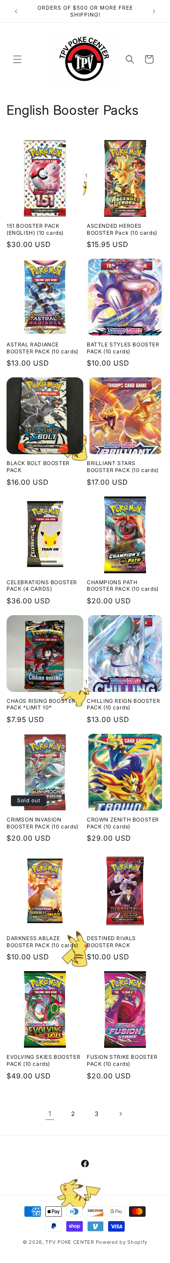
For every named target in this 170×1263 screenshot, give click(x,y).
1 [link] (49, 1113)
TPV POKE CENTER (69, 1242)
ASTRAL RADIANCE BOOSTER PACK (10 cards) (42, 348)
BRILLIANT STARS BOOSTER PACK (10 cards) (123, 466)
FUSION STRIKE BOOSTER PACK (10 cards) (122, 1060)
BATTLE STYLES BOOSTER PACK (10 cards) (123, 348)
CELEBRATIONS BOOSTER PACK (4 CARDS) (42, 585)
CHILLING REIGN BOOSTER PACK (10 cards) (123, 704)
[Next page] (120, 1113)
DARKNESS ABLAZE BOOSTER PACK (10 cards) (42, 941)
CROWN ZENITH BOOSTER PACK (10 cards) (123, 823)
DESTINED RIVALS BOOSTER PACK (111, 941)
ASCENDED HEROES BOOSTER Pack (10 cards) (122, 229)
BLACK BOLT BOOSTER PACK (38, 466)
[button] (17, 59)
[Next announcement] (153, 11)
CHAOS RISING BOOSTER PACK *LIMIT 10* (41, 704)
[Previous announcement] (16, 11)
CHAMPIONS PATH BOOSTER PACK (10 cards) (123, 585)
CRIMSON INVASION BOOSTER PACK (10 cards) (42, 823)
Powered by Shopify (122, 1242)
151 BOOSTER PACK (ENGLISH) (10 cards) (35, 229)
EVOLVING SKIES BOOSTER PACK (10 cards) (43, 1060)
